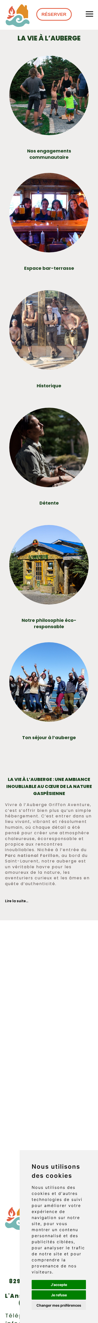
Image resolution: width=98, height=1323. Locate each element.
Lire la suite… (16, 901)
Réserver (53, 14)
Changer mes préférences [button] (58, 1305)
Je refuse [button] (59, 1295)
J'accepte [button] (59, 1284)
